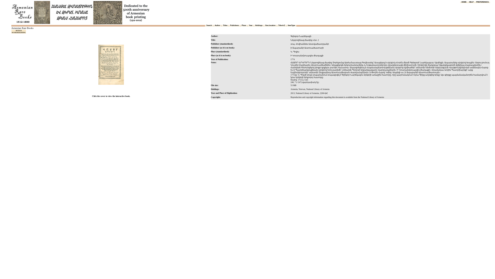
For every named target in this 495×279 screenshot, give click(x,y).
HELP (471, 2)
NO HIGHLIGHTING (19, 32)
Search (209, 25)
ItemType (291, 25)
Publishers (234, 25)
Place (244, 25)
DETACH (19, 30)
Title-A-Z (281, 25)
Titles (225, 25)
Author (217, 25)
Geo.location (270, 25)
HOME (464, 2)
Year (250, 25)
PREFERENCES (482, 2)
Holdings (258, 25)
